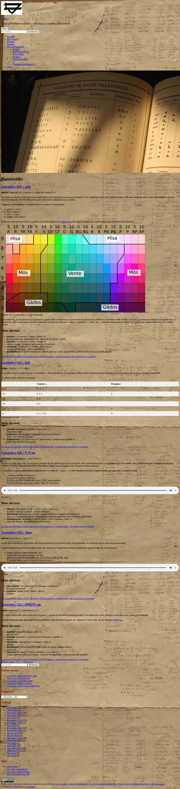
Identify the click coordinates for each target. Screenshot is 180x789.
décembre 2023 (14, 713)
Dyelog (16, 49)
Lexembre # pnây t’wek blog (23, 686)
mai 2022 (11, 725)
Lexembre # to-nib (18, 678)
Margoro (16, 57)
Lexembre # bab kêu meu (22, 676)
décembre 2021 (14, 728)
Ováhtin (5, 19)
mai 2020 (11, 743)
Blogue (10, 44)
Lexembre (59, 356)
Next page (28, 662)
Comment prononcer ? (23, 64)
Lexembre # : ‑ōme (16, 532)
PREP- (118, 620)
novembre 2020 (14, 740)
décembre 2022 (14, 720)
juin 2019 (11, 753)
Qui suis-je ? (13, 39)
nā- (31, 373)
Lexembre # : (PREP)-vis (21, 604)
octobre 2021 (13, 733)
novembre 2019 (14, 751)
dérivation (75, 356)
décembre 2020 (14, 738)
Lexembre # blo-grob (19, 681)
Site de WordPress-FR (18, 774)
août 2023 (12, 718)
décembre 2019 (14, 748)
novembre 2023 (14, 715)
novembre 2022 (14, 723)
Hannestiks (18, 54)
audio (66, 526)
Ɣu (13, 62)
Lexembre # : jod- (15, 362)
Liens (9, 67)
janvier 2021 (13, 735)
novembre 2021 (14, 730)
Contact (10, 41)
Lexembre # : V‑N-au (18, 452)
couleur (67, 356)
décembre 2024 (14, 708)
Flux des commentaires (18, 772)
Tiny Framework (15, 786)
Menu (4, 29)
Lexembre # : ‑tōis (16, 186)
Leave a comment (88, 356)
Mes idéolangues (15, 47)
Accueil (10, 36)
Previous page (7, 662)
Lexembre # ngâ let (19, 683)
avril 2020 (12, 745)
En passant (6, 356)
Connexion (12, 767)
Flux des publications (17, 769)
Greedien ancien (20, 52)
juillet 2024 (12, 710)
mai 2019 (11, 756)
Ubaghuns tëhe (20, 59)
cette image (66, 221)
